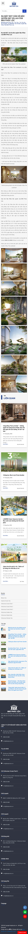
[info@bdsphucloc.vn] (25, 912)
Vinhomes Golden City (6, 612)
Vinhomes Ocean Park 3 (7, 609)
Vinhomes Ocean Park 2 (7, 606)
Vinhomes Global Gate (6, 615)
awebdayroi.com (11, 931)
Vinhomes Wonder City (6, 618)
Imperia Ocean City (5, 601)
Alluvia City (3, 598)
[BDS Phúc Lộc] (24, 907)
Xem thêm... (6, 444)
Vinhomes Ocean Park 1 (7, 603)
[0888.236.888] (24, 916)
